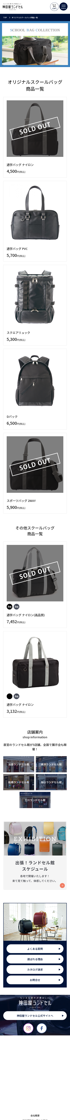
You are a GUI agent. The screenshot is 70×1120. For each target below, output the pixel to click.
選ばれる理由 (35, 959)
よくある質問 (35, 949)
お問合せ (35, 980)
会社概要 (35, 1115)
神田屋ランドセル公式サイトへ (35, 1016)
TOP (5, 17)
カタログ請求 (35, 969)
